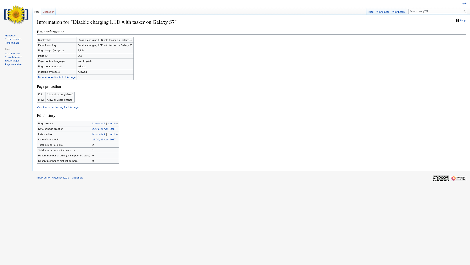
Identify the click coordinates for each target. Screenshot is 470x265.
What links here (12, 53)
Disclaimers (77, 177)
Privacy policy (43, 177)
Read (370, 11)
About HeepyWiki (60, 177)
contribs (112, 123)
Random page (12, 43)
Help (463, 20)
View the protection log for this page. (58, 107)
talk (103, 123)
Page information (13, 64)
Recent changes (13, 39)
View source (382, 11)
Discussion (48, 11)
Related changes (13, 57)
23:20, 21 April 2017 (104, 139)
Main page (10, 35)
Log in (464, 3)
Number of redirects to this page (57, 77)
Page (36, 11)
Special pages (12, 60)
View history (398, 11)
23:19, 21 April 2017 (104, 128)
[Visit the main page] (16, 14)
